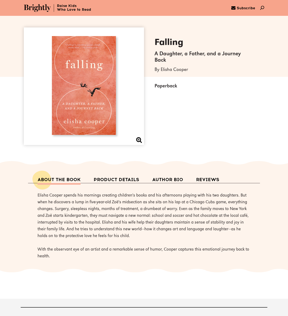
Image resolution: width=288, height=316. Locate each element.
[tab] (59, 180)
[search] (262, 8)
